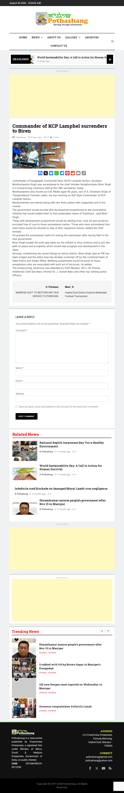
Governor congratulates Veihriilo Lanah (65, 706)
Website (20, 393)
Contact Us (59, 45)
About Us (54, 37)
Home (23, 37)
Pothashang (21, 137)
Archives (92, 37)
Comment (22, 330)
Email (19, 380)
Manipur (52, 652)
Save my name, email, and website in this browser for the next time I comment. (58, 406)
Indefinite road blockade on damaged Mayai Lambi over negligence (61, 488)
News (36, 37)
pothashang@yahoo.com (98, 760)
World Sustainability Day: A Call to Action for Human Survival (69, 57)
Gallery (71, 37)
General (43, 652)
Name (20, 368)
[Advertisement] (62, 96)
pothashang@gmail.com (99, 756)
